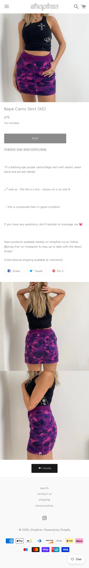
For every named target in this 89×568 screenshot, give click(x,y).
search (44, 488)
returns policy (44, 505)
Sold (35, 138)
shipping (44, 499)
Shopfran (36, 530)
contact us (44, 493)
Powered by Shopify (57, 530)
